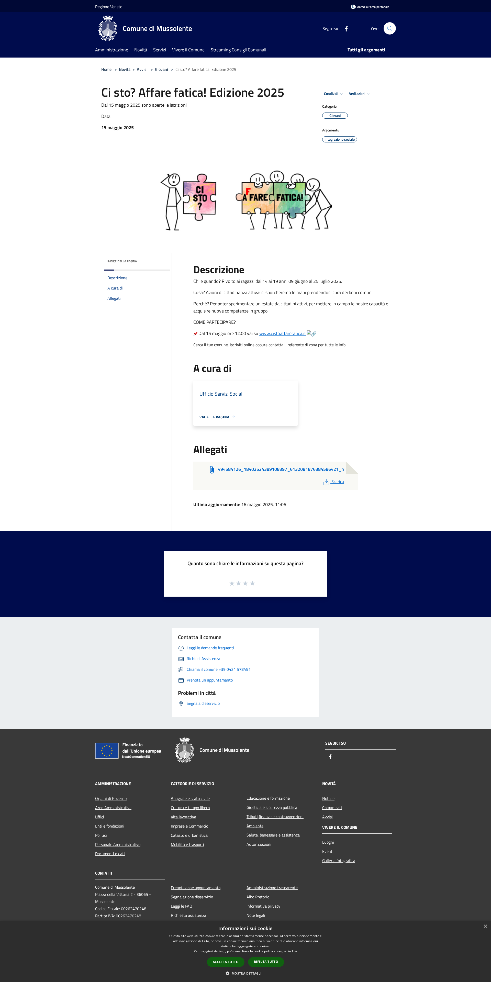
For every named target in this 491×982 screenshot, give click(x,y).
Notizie (328, 798)
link (294, 951)
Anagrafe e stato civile (190, 798)
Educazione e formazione (268, 798)
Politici (101, 835)
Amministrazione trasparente (272, 888)
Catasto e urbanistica (189, 835)
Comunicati (332, 808)
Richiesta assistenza (188, 915)
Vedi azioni (357, 93)
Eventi (327, 851)
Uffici (99, 817)
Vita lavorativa (183, 817)
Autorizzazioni (259, 844)
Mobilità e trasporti (187, 844)
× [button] (485, 926)
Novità (124, 69)
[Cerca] (390, 28)
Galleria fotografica (338, 860)
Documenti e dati (110, 854)
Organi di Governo (111, 798)
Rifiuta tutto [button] (266, 961)
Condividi (331, 93)
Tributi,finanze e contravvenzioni (275, 816)
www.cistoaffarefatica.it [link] (282, 333)
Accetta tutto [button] (226, 962)
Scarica (337, 481)
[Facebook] (344, 28)
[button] (245, 973)
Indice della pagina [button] (122, 261)
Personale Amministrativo (117, 844)
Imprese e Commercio (189, 826)
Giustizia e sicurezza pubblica (272, 807)
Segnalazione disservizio (192, 897)
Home (106, 69)
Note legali (256, 915)
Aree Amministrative (113, 808)
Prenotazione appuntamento (195, 888)
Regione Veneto (108, 7)
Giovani (161, 69)
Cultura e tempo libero (190, 808)
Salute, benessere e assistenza (273, 835)
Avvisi (142, 69)
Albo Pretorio (258, 897)
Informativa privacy (263, 906)
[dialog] (245, 951)
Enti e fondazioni (109, 826)
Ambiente (255, 826)
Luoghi (328, 842)
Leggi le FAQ (181, 906)
